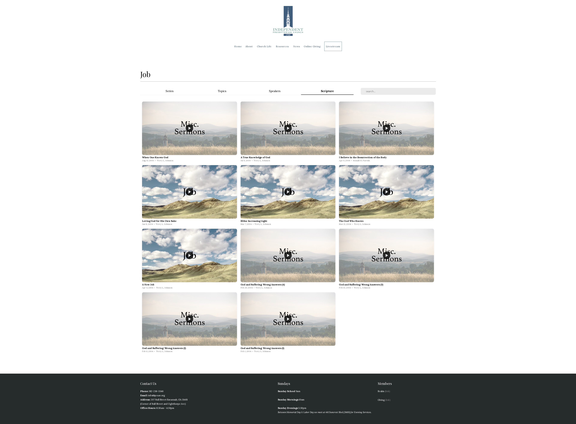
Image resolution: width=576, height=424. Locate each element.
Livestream (333, 46)
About (249, 46)
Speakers (274, 91)
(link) (387, 391)
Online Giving (312, 46)
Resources (283, 46)
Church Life (264, 46)
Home (238, 46)
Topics (222, 91)
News (296, 46)
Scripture (327, 91)
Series (169, 91)
